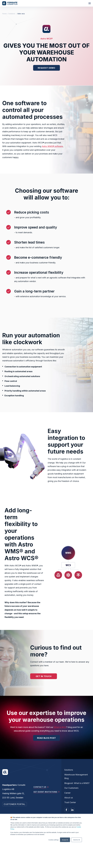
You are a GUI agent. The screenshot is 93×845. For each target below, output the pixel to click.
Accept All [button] (65, 840)
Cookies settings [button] (53, 840)
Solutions (11, 14)
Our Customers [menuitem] (71, 788)
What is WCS (60, 727)
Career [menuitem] (67, 793)
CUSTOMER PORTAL (14, 804)
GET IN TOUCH (43, 676)
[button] (89, 3)
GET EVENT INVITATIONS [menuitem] (45, 792)
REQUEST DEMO (46, 68)
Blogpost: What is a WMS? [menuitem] (76, 783)
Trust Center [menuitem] (70, 802)
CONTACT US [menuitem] (39, 787)
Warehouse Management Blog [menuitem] (76, 776)
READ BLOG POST (46, 738)
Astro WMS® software (52, 146)
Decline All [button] (76, 840)
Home (4, 14)
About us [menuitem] (68, 797)
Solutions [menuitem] (68, 770)
